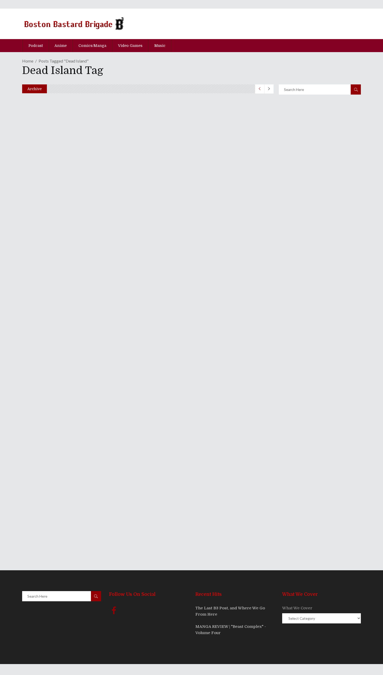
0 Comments (63, 250)
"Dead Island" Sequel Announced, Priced (94, 518)
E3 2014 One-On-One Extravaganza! (87, 227)
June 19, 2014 (44, 236)
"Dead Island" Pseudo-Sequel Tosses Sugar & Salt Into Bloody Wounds (142, 433)
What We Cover (297, 608)
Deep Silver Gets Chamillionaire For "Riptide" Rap (111, 475)
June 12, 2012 (44, 528)
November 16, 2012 (49, 485)
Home (27, 60)
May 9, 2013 (43, 443)
